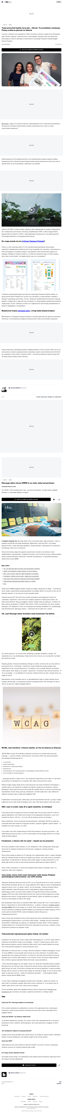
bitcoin (38, 397)
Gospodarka (23, 1101)
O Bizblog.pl (17, 1096)
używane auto (24, 311)
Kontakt (29, 1096)
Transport (35, 1101)
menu (58, 1)
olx (54, 397)
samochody (58, 397)
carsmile (49, 397)
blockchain (44, 397)
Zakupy (40, 1101)
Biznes (29, 1101)
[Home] (7, 2)
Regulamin (35, 1096)
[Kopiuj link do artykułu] (59, 499)
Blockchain (5, 124)
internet (59, 1083)
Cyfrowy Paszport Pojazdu (33, 241)
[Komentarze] (53, 499)
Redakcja (24, 1096)
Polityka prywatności (44, 1096)
